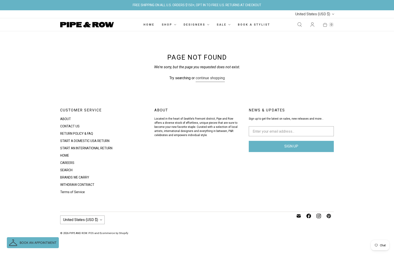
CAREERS (67, 163)
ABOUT (65, 119)
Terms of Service (72, 192)
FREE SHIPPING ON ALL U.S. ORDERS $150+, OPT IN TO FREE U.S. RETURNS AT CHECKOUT (197, 5)
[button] (33, 242)
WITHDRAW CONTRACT (77, 185)
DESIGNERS (194, 24)
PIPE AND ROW (78, 233)
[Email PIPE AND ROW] (299, 216)
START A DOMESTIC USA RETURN (84, 141)
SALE (221, 24)
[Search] (299, 24)
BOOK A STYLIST (254, 24)
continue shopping (210, 78)
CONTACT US (70, 126)
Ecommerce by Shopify (114, 233)
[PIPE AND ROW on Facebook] (309, 216)
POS (91, 233)
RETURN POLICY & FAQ (76, 133)
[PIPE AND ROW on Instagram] (319, 216)
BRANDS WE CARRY (74, 177)
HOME (148, 24)
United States (312, 14)
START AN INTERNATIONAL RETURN (86, 148)
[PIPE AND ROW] (87, 24)
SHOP (167, 24)
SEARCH (66, 170)
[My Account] (312, 24)
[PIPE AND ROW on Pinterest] (329, 216)
